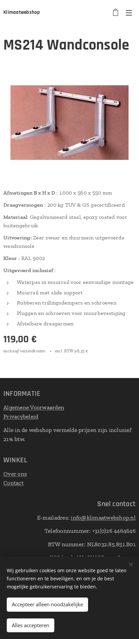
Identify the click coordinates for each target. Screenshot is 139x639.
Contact (13, 483)
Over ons (15, 473)
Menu (129, 12)
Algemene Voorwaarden (33, 407)
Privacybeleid (20, 416)
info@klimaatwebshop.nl (103, 517)
